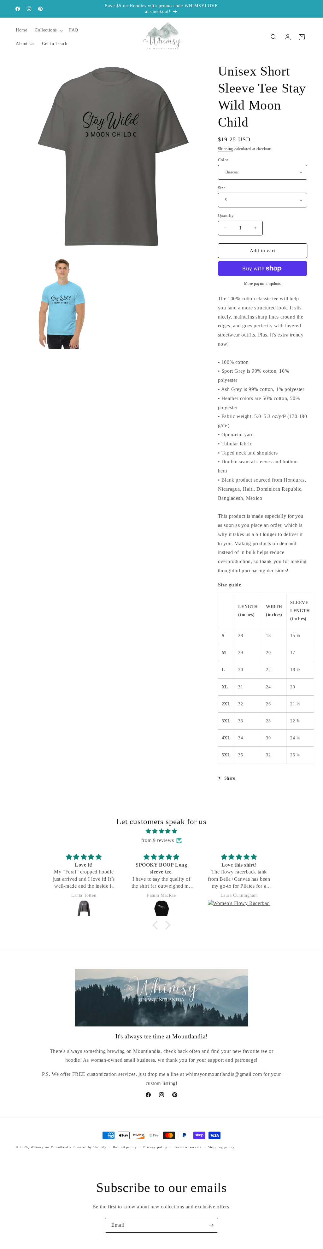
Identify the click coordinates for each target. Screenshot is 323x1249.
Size (222, 187)
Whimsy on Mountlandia (51, 1147)
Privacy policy (155, 1147)
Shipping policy (221, 1147)
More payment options (262, 283)
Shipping (225, 149)
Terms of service (188, 1147)
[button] (48, 30)
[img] (161, 831)
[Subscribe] (211, 1225)
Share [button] (229, 778)
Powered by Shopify (90, 1147)
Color (223, 159)
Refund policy (125, 1147)
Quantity (226, 215)
